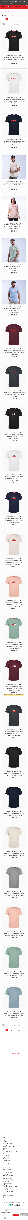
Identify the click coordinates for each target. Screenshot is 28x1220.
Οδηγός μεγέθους (7, 1167)
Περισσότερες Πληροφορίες (23, 1214)
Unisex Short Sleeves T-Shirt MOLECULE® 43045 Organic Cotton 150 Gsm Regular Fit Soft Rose (14, 933)
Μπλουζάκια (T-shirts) (8, 1143)
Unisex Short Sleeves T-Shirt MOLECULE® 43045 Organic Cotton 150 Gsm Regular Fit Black (14, 773)
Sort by (16, 24)
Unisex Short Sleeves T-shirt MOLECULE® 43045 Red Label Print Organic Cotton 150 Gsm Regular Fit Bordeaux (14, 351)
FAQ (4, 1166)
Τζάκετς (5, 1148)
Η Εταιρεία (5, 1185)
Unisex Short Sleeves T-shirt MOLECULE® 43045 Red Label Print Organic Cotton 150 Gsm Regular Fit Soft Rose (14, 226)
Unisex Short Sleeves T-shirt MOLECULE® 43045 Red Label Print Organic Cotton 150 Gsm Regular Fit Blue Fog (14, 309)
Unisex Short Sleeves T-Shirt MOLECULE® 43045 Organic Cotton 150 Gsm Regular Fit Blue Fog (14, 1013)
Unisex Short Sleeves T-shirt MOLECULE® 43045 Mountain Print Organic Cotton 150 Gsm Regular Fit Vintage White (14, 561)
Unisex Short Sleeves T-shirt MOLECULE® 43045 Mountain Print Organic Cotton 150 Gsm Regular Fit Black (14, 435)
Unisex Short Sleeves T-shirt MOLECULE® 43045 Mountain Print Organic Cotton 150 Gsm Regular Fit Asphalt (14, 732)
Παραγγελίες (6, 1155)
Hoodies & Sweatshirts (9, 1146)
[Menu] (3, 6)
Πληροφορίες (6, 1160)
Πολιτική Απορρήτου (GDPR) (10, 1186)
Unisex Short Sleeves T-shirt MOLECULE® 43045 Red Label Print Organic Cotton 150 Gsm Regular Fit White (14, 100)
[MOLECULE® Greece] (14, 6)
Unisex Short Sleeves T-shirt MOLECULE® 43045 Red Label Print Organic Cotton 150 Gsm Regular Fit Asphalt (14, 393)
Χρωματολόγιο (7, 1169)
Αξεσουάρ (5, 1150)
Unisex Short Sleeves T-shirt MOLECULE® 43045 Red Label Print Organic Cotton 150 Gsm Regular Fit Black (14, 58)
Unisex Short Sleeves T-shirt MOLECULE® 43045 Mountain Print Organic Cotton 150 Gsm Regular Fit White (14, 477)
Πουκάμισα (6, 1145)
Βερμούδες (6, 1140)
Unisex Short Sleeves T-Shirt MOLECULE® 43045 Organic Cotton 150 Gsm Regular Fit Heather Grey (14, 893)
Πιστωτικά (5, 1157)
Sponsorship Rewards (8, 1195)
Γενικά (4, 1154)
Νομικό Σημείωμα (7, 1183)
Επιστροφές (6, 1181)
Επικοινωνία (6, 1174)
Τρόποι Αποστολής (8, 1180)
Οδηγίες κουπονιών (8, 1172)
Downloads (6, 1171)
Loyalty (5, 1193)
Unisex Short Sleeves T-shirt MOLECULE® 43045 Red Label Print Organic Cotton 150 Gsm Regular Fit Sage (14, 267)
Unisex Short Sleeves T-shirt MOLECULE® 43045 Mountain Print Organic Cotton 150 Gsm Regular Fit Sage (14, 645)
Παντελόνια (6, 1141)
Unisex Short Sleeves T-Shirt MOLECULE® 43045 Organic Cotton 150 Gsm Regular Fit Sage (14, 973)
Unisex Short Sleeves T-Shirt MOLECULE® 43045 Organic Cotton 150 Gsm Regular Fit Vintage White (14, 853)
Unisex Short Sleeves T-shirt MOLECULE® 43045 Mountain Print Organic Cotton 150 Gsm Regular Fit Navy (14, 519)
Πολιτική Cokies (7, 1188)
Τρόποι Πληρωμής (7, 1178)
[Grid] (3, 24)
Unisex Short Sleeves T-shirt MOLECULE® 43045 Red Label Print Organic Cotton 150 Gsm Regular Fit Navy (14, 142)
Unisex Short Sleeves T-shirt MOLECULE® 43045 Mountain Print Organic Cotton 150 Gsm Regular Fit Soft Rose (14, 603)
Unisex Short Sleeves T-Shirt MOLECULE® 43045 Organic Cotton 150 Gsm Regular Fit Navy (14, 813)
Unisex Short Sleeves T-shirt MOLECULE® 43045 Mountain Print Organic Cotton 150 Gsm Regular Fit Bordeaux (14, 687)
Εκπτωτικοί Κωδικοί (8, 1162)
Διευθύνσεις (6, 1158)
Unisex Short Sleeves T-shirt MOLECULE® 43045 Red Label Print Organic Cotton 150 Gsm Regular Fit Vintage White (14, 184)
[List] (5, 24)
